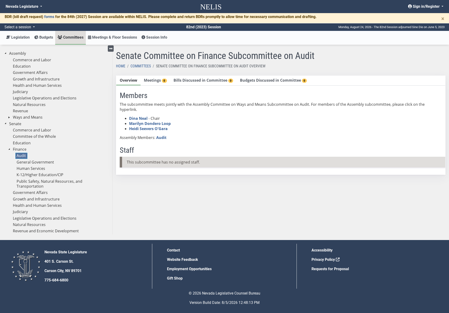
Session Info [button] (156, 37)
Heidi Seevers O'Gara (148, 128)
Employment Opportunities (189, 269)
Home (120, 66)
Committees (140, 66)
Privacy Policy (323, 259)
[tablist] (280, 125)
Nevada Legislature (22, 6)
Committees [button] (72, 37)
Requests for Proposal (330, 269)
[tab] (128, 80)
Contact (173, 250)
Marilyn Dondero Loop (150, 123)
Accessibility (322, 250)
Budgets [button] (45, 37)
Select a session (18, 27)
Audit (161, 137)
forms (49, 17)
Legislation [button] (20, 37)
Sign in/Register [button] (426, 6)
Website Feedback (182, 259)
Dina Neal (138, 118)
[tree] (56, 142)
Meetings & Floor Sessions (114, 37)
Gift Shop (175, 278)
